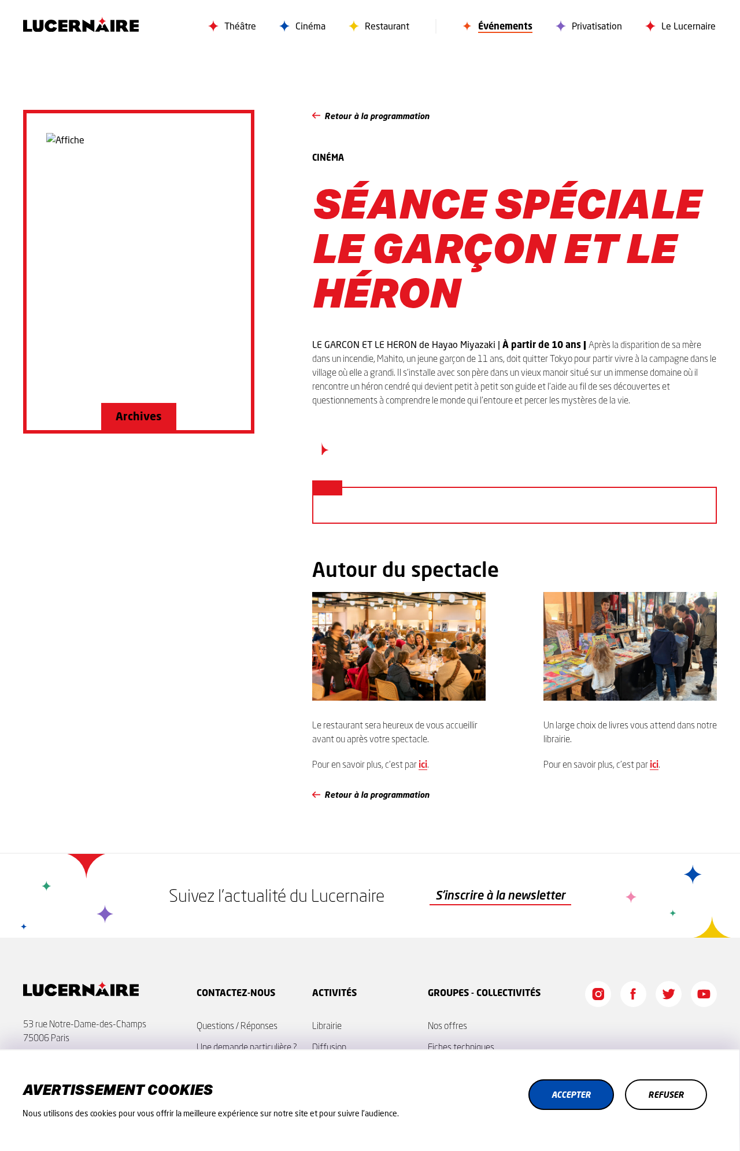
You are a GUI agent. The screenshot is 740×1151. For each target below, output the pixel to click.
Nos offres (447, 1025)
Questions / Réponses (237, 1025)
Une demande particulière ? (247, 1047)
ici (423, 763)
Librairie (327, 1025)
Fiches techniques (461, 1047)
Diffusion (329, 1047)
